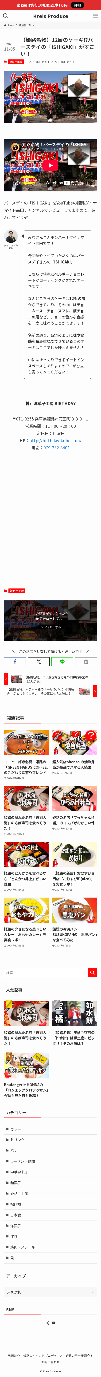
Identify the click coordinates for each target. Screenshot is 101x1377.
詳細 (77, 5)
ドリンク (17, 1139)
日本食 (15, 1214)
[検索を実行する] (92, 972)
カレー (15, 1129)
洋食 (13, 1236)
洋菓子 (15, 1225)
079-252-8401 (56, 447)
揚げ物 (15, 1204)
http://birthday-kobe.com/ (55, 440)
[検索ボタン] (5, 16)
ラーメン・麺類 (22, 1161)
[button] (15, 661)
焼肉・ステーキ (22, 1246)
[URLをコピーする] (86, 661)
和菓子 (15, 1182)
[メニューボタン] (95, 16)
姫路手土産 (15, 61)
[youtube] (53, 1323)
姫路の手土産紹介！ (79, 1355)
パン (14, 1150)
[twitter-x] (47, 1323)
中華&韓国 (18, 1171)
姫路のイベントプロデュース (43, 1355)
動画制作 (14, 1355)
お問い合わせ (50, 1362)
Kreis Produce (50, 15)
